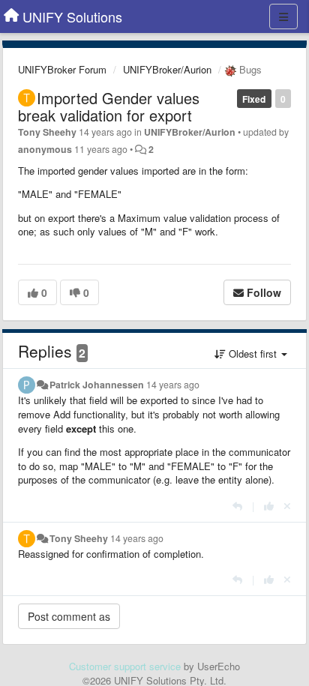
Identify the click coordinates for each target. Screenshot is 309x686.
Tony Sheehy (47, 132)
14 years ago (173, 384)
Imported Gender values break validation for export (109, 106)
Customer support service (125, 666)
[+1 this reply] (269, 506)
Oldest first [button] (253, 353)
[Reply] (237, 506)
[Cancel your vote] (287, 506)
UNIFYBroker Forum (62, 69)
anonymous (45, 149)
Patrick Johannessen (97, 384)
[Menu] (283, 16)
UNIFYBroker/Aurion (167, 69)
